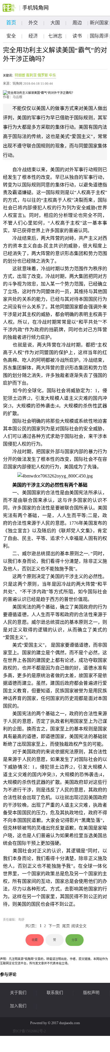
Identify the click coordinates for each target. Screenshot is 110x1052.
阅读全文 (79, 926)
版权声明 (91, 993)
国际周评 (99, 35)
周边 (77, 22)
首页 (11, 23)
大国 (55, 22)
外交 (33, 22)
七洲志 (55, 35)
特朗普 (20, 75)
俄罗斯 (43, 75)
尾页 (66, 926)
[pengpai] (9, 8)
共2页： (32, 926)
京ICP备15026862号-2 (29, 1031)
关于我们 (18, 993)
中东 (52, 75)
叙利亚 (31, 75)
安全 (11, 35)
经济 (33, 35)
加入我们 (18, 1006)
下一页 (54, 926)
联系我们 (55, 993)
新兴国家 (99, 22)
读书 (77, 35)
